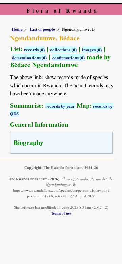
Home (17, 29)
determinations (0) (29, 57)
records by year (60, 106)
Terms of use (61, 213)
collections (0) (63, 49)
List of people (42, 29)
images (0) (92, 49)
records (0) (34, 49)
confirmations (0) (68, 57)
